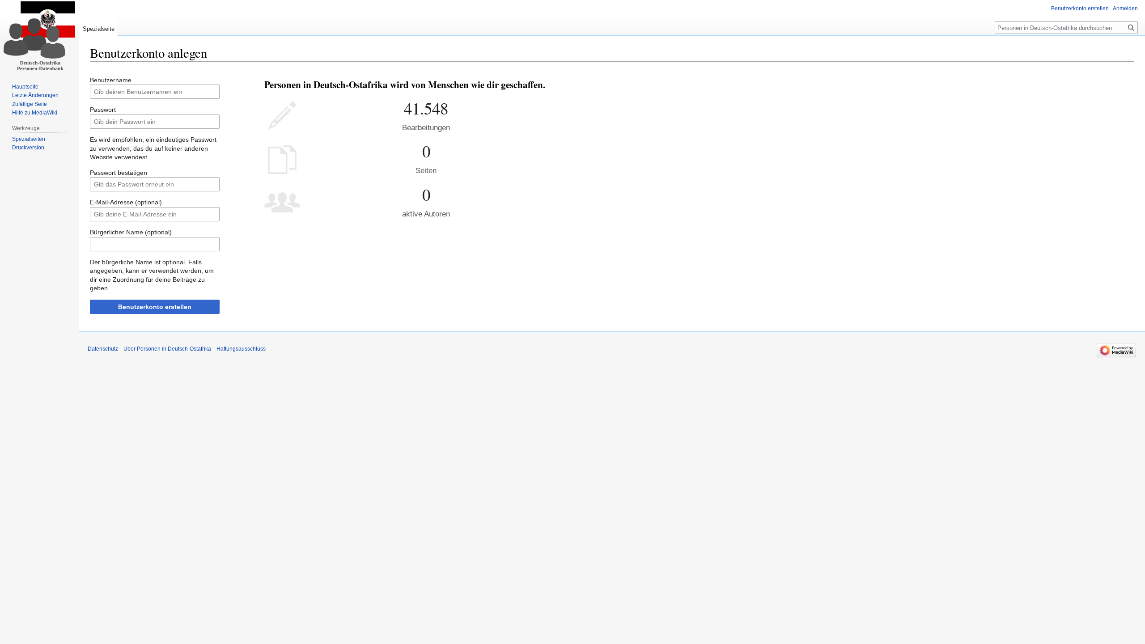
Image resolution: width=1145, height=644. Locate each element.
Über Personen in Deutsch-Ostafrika (167, 349)
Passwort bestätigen (118, 172)
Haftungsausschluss (241, 349)
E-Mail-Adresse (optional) (126, 202)
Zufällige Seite (29, 104)
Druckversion (28, 147)
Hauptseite (25, 87)
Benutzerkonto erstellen (154, 306)
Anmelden (1125, 8)
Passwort (103, 109)
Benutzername (110, 80)
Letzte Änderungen (35, 95)
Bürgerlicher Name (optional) (131, 232)
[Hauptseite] (39, 36)
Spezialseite (98, 28)
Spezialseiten (28, 139)
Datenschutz (103, 349)
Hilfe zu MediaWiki (34, 113)
